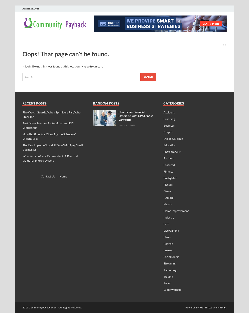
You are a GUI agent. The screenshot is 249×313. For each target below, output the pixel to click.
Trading (168, 276)
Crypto (168, 132)
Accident (169, 112)
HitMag (221, 307)
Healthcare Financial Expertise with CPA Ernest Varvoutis (135, 115)
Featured (169, 165)
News (167, 237)
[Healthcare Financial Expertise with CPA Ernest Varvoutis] (104, 112)
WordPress (205, 307)
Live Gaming (171, 230)
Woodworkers (173, 289)
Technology (171, 270)
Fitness (168, 184)
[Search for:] (89, 77)
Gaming (168, 197)
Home (63, 176)
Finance (168, 171)
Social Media (171, 256)
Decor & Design (173, 138)
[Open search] (224, 45)
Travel (167, 283)
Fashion (169, 158)
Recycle (168, 243)
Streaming (170, 263)
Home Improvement (176, 210)
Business (169, 125)
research (169, 250)
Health (168, 204)
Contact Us (48, 176)
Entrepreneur (172, 151)
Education (170, 145)
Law (166, 224)
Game (167, 191)
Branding (169, 119)
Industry (169, 217)
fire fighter (170, 178)
